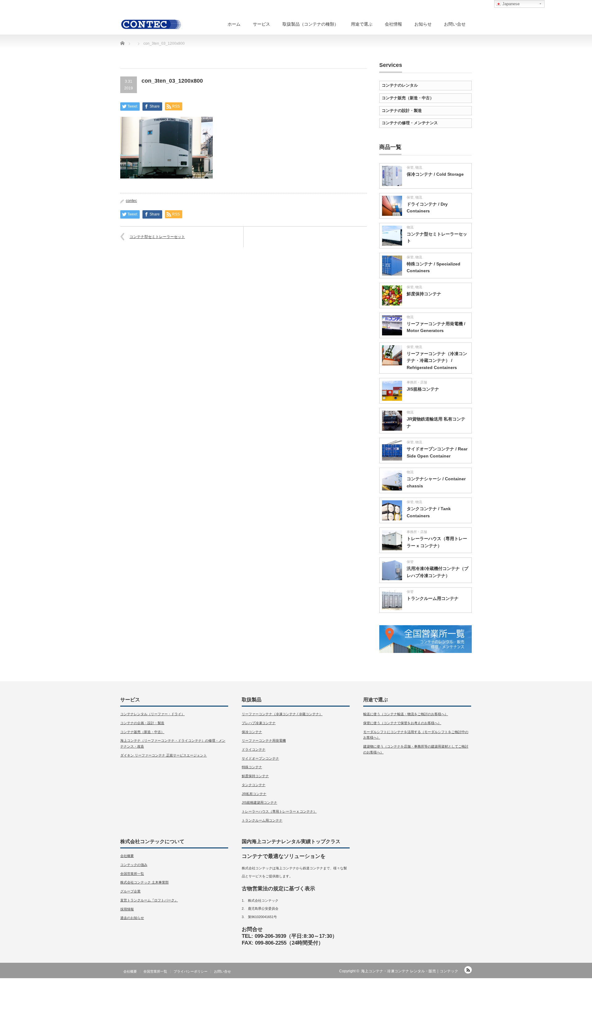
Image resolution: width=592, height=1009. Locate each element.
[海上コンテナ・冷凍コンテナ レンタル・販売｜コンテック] (151, 24)
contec (131, 201)
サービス (261, 24)
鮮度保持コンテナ (424, 293)
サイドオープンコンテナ (260, 758)
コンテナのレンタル (400, 85)
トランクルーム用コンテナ (432, 598)
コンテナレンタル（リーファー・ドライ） (152, 714)
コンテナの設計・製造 (402, 110)
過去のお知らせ (132, 918)
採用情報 (127, 909)
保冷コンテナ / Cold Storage (435, 174)
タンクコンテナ (253, 785)
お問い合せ (455, 24)
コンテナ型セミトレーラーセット (157, 237)
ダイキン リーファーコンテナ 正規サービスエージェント (163, 755)
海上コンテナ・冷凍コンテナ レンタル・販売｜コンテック (409, 971)
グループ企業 (130, 891)
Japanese (510, 4)
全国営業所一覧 (132, 874)
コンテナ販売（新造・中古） (408, 98)
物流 (418, 167)
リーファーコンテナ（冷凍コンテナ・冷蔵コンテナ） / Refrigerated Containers (437, 360)
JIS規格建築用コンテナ (259, 802)
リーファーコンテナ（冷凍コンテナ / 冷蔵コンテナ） (282, 714)
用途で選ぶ (361, 24)
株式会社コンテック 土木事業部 (144, 882)
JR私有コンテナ (254, 794)
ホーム (234, 24)
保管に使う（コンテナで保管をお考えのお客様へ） (402, 723)
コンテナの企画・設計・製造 (142, 723)
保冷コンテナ (252, 732)
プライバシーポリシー (191, 971)
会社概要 (127, 856)
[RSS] (468, 970)
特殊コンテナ (252, 767)
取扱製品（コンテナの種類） (310, 24)
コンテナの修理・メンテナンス (410, 123)
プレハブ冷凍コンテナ (259, 723)
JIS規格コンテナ (423, 389)
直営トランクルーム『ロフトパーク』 (149, 900)
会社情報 (393, 24)
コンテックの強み (133, 865)
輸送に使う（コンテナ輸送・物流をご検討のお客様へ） (405, 714)
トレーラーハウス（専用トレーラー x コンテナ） (279, 811)
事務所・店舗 (417, 382)
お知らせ (423, 24)
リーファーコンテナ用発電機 (264, 740)
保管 (410, 167)
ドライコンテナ (253, 749)
